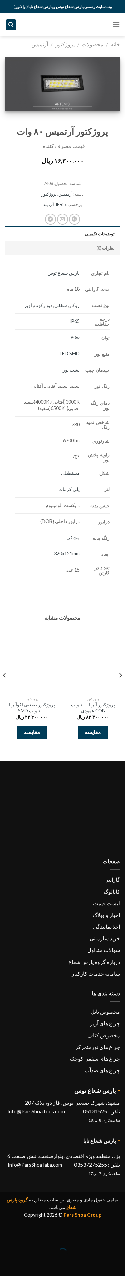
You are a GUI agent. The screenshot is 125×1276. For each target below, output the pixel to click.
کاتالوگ (112, 891)
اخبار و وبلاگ (106, 915)
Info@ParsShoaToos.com (36, 1111)
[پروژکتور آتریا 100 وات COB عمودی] (93, 660)
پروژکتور (65, 44)
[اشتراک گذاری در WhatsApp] (74, 219)
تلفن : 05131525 (101, 1111)
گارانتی (112, 879)
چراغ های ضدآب (102, 1070)
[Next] (4, 689)
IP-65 (61, 204)
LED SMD (70, 353)
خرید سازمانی (105, 938)
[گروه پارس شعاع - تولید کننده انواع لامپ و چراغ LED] (62, 24)
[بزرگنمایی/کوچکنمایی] (99, 1236)
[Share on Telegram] (50, 219)
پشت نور (71, 370)
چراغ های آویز (105, 1023)
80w (75, 337)
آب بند (48, 204)
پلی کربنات (69, 489)
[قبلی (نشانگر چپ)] (118, 1264)
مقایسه (93, 732)
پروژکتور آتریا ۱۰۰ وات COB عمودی (93, 707)
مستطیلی (70, 473)
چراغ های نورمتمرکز (97, 1047)
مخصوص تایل (105, 1011)
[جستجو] (11, 24)
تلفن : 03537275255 (97, 1164)
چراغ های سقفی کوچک (95, 1058)
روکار (74, 305)
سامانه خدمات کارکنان (95, 973)
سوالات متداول (103, 950)
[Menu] (116, 24)
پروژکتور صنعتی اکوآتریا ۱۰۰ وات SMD (32, 707)
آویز (28, 305)
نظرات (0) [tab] (105, 248)
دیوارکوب (43, 305)
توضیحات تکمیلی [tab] (100, 233)
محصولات (92, 44)
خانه (115, 44)
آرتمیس (39, 44)
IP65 (74, 321)
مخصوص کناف (103, 1035)
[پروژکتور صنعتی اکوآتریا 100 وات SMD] (32, 660)
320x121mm (67, 553)
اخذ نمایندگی (106, 926)
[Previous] (120, 689)
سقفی (60, 305)
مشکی (73, 537)
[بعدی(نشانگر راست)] (99, 1264)
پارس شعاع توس (63, 273)
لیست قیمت (106, 903)
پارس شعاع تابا (99, 1140)
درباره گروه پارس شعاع (94, 962)
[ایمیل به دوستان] (62, 219)
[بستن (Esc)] (118, 1236)
